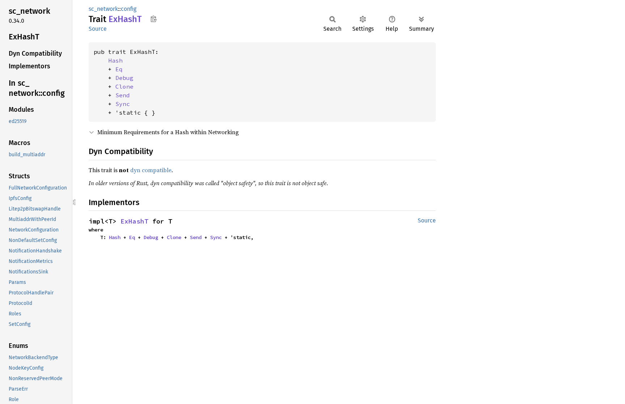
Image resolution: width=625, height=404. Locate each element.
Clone (124, 86)
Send (122, 95)
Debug (124, 77)
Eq (119, 69)
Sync (122, 103)
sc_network (103, 8)
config (128, 8)
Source (98, 28)
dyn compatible (150, 170)
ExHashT (134, 221)
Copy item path (154, 19)
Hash (115, 60)
